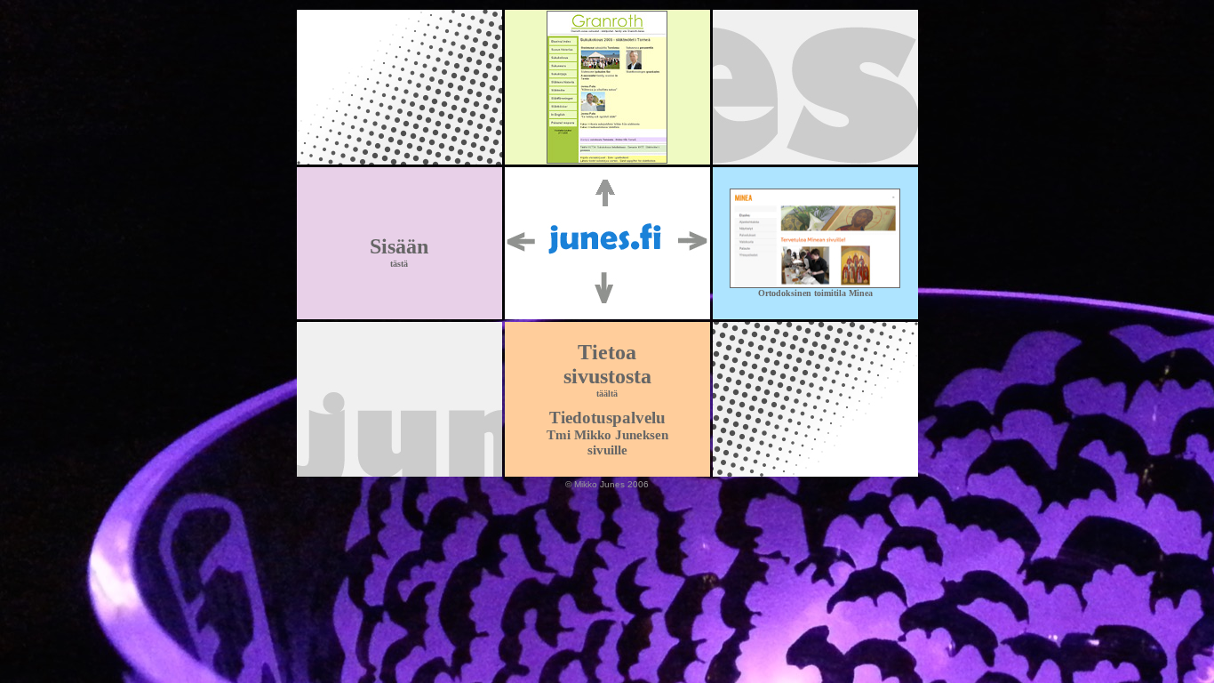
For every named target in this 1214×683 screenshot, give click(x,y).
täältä (607, 393)
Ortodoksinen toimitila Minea (815, 293)
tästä (399, 264)
